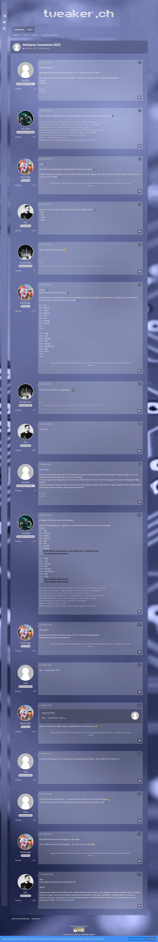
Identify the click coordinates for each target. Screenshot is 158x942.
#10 (139, 515)
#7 (140, 384)
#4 (140, 204)
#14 (139, 754)
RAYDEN (28, 48)
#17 (139, 874)
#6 (140, 285)
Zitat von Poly (48, 713)
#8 (140, 424)
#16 (139, 834)
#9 (140, 464)
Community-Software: (79, 934)
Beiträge (18, 89)
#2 (140, 110)
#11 (139, 625)
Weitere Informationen (137, 939)
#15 (139, 794)
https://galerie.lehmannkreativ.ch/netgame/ (56, 882)
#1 (140, 62)
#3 (140, 159)
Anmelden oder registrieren (4, 22)
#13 (139, 705)
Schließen (151, 939)
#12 (139, 665)
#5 (140, 244)
